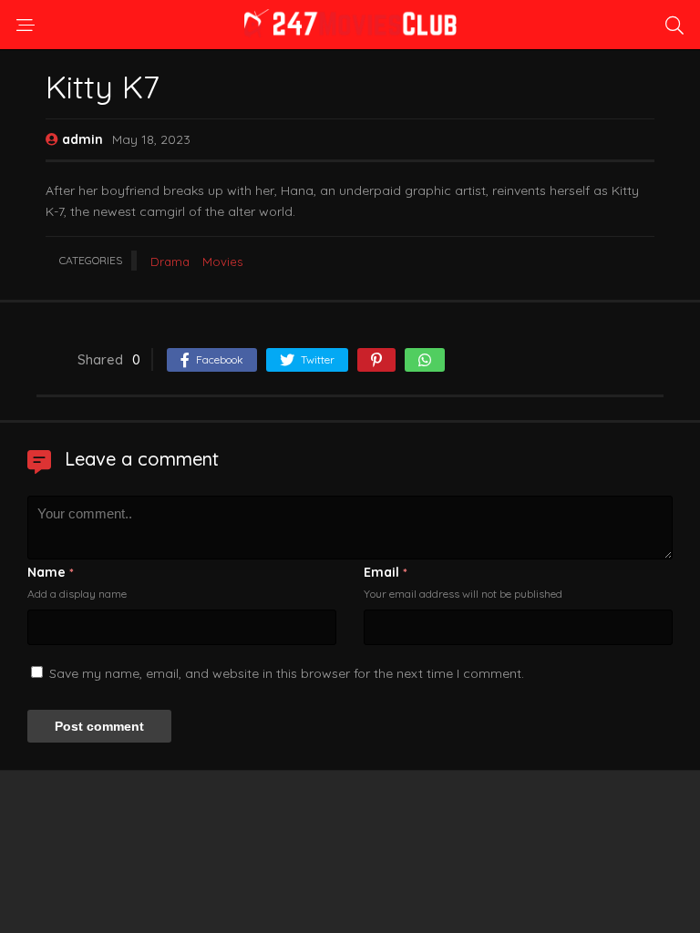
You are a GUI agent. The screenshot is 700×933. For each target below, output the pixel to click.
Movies (222, 261)
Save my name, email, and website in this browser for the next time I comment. (286, 673)
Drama (170, 261)
